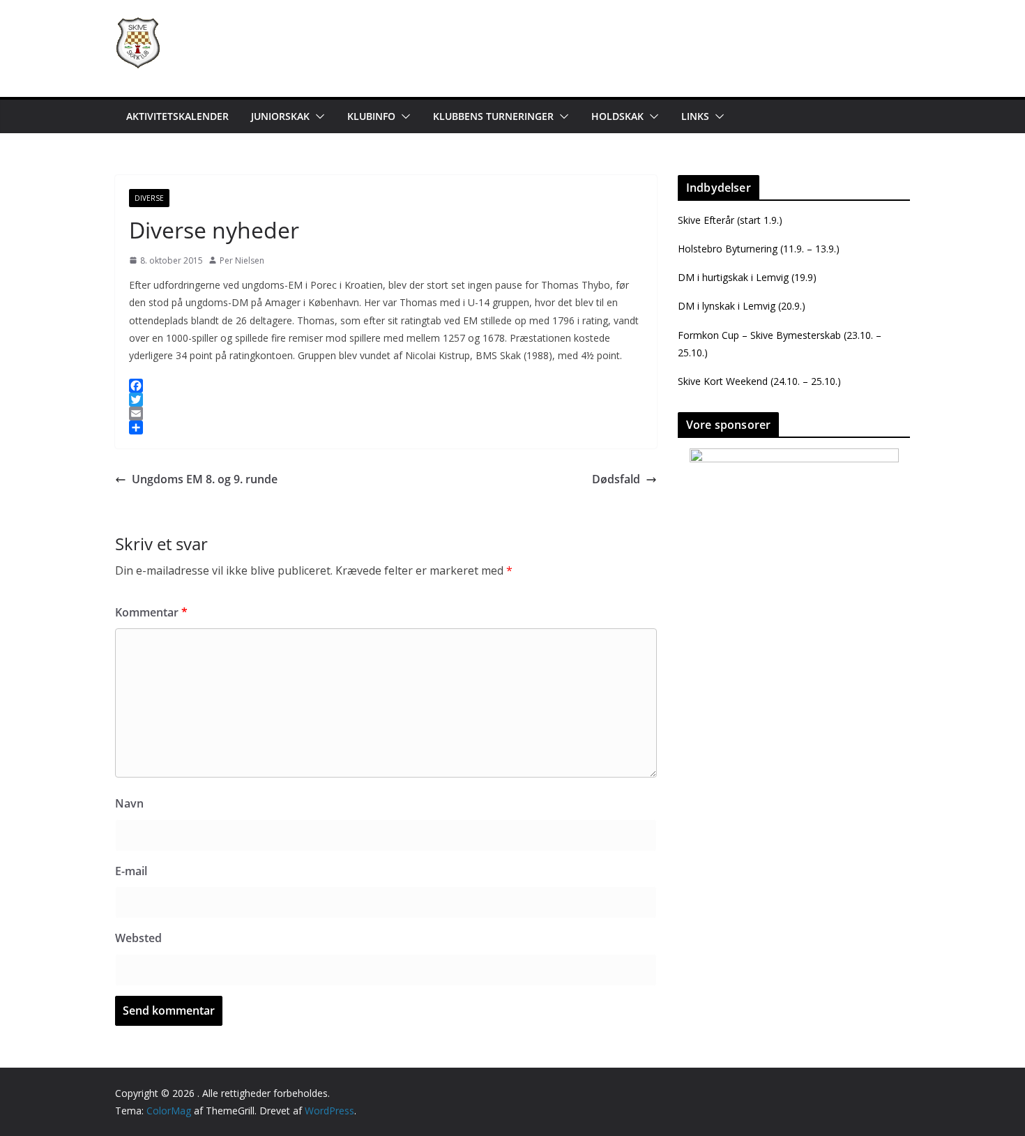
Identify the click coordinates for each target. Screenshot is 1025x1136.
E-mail (131, 871)
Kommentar (151, 612)
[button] (317, 116)
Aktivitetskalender (177, 116)
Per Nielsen (242, 260)
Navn (129, 803)
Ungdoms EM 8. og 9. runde (205, 479)
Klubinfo (371, 116)
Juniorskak (280, 116)
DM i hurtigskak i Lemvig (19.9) (747, 277)
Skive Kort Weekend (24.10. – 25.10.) (759, 381)
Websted (138, 938)
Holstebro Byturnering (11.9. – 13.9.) (759, 248)
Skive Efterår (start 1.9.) (730, 220)
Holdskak (617, 116)
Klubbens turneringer (493, 116)
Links (695, 116)
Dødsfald (616, 479)
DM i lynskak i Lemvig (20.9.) (741, 305)
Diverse (149, 198)
